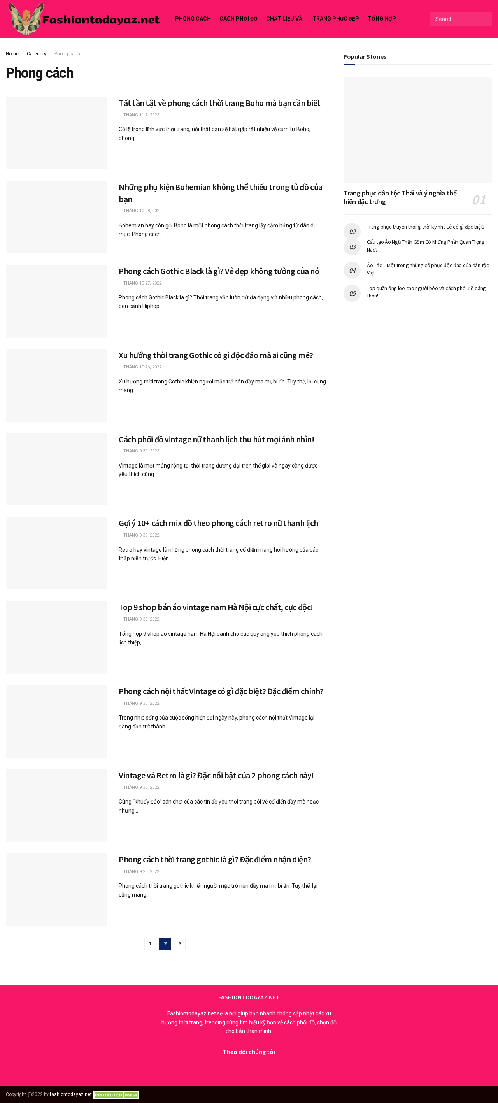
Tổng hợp (382, 19)
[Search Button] (485, 19)
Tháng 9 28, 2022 (140, 871)
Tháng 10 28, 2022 (141, 210)
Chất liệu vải (285, 19)
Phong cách (193, 19)
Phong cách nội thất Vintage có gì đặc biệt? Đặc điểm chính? (221, 691)
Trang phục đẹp (335, 19)
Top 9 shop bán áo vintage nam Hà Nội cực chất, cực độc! (216, 607)
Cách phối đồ (238, 19)
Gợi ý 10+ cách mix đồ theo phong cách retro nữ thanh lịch (218, 522)
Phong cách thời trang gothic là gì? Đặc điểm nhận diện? (215, 859)
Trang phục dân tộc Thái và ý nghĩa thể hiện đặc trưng (400, 197)
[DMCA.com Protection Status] (117, 1094)
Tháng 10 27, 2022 (141, 283)
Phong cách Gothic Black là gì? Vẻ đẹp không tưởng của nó (219, 271)
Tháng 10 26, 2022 (141, 366)
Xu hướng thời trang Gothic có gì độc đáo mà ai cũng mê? (216, 355)
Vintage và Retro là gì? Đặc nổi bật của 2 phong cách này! (216, 775)
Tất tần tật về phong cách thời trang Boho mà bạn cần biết (220, 102)
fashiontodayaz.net (71, 1094)
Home (12, 53)
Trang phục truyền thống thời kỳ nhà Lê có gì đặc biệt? (426, 226)
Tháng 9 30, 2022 (140, 451)
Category (36, 53)
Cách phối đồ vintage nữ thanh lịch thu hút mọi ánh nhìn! (216, 439)
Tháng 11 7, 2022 (140, 115)
